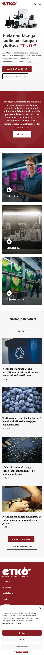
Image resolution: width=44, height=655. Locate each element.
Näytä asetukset (22, 646)
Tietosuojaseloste (22, 652)
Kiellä (22, 640)
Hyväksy (22, 633)
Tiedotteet (6, 605)
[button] (40, 608)
